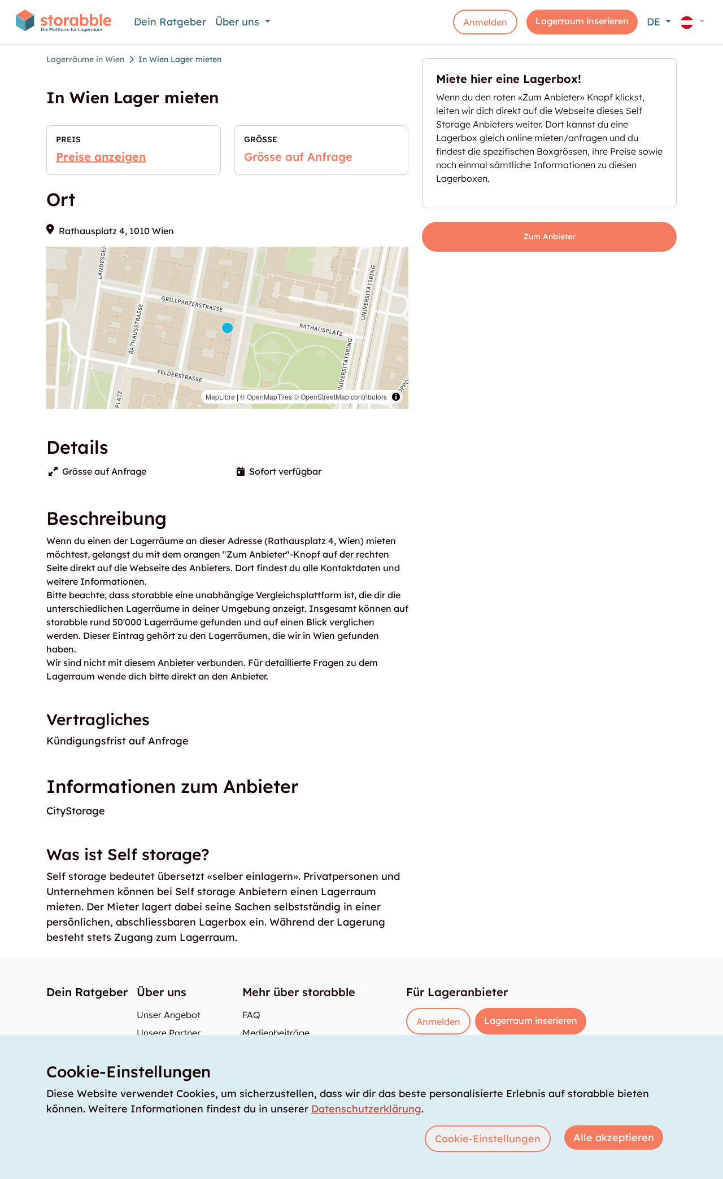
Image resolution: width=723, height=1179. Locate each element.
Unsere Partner (169, 1032)
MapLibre (220, 396)
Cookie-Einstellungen (488, 1138)
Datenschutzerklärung (366, 1108)
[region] (227, 328)
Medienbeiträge (276, 1032)
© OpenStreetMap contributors (340, 396)
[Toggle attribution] (396, 397)
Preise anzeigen (101, 157)
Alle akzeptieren (613, 1137)
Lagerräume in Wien (85, 59)
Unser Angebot (169, 1014)
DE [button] (655, 21)
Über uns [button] (238, 21)
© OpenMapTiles (266, 396)
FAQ (251, 1014)
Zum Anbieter (550, 236)
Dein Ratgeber (170, 21)
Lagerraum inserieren (582, 21)
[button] (692, 22)
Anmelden (485, 22)
